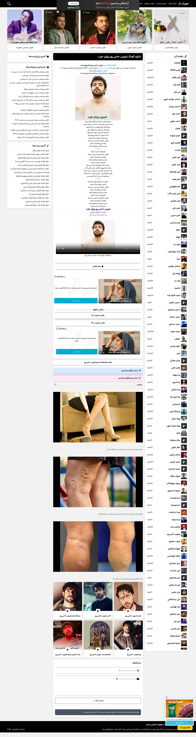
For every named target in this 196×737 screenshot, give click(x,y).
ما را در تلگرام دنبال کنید (129, 370)
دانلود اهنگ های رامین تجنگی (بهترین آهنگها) (32, 176)
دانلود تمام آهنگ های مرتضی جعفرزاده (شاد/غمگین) (30, 168)
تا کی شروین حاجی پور (103, 616)
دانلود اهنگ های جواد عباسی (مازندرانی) (35, 183)
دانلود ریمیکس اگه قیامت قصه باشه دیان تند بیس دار (30, 72)
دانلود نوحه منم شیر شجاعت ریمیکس (35, 75)
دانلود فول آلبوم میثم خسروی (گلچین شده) (33, 165)
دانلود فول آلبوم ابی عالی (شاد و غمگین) (35, 190)
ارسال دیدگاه (99, 701)
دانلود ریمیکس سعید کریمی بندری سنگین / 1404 (32, 120)
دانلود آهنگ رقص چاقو (41, 150)
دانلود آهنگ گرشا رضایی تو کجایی (37, 201)
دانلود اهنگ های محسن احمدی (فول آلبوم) (33, 158)
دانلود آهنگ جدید (109, 65)
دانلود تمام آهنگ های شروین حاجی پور (98, 362)
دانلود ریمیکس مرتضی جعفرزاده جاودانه (35, 110)
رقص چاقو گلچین (171, 47)
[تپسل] (55, 277)
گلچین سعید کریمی (134, 47)
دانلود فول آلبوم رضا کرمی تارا (39, 194)
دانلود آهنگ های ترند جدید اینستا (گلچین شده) (32, 161)
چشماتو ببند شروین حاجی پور (100, 654)
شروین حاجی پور (104, 68)
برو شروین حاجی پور (134, 654)
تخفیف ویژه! (179, 723)
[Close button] (192, 697)
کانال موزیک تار (185, 727)
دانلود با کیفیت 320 (98, 323)
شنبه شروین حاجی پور (133, 616)
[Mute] (104, 301)
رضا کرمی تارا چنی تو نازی (98, 215)
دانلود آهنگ (172, 3)
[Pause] (100, 301)
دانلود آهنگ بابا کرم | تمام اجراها (37, 179)
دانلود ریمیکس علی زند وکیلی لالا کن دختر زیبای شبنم (30, 100)
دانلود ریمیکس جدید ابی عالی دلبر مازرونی (34, 79)
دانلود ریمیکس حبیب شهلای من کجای (35, 92)
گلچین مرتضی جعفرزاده (24, 47)
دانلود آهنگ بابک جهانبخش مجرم (37, 205)
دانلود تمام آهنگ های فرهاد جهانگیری (35, 198)
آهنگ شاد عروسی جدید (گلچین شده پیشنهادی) (32, 172)
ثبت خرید (76, 300)
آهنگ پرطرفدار (149, 3)
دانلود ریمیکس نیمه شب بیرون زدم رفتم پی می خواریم (30, 130)
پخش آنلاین (97, 266)
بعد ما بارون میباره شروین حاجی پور (67, 654)
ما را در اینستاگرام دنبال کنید (128, 378)
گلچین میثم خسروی (61, 47)
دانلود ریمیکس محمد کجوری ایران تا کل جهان (33, 137)
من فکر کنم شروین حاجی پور (70, 616)
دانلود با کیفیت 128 (98, 315)
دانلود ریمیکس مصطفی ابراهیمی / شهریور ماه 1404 (31, 133)
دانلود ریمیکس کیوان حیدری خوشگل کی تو (34, 96)
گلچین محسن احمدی (98, 47)
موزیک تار (184, 3)
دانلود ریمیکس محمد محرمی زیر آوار (36, 89)
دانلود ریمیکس (161, 3)
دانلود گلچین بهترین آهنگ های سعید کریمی (33, 154)
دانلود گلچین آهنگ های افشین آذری (36, 187)
